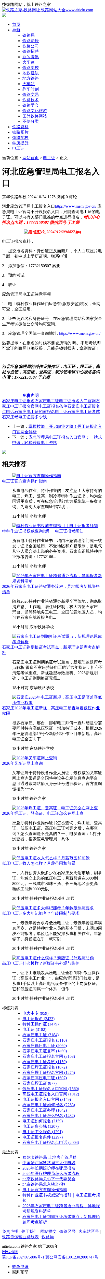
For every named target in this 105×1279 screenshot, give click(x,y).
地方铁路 (30, 78)
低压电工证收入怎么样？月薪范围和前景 (38, 863)
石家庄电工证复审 (44, 1051)
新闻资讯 (30, 57)
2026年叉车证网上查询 (22, 763)
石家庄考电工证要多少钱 (24, 417)
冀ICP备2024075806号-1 (23, 1257)
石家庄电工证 (47, 401)
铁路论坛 (30, 40)
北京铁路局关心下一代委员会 (48, 1179)
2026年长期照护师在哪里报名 (48, 1168)
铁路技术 (30, 100)
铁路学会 (30, 105)
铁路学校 (30, 67)
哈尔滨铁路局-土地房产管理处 (49, 1157)
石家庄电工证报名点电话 (50, 1142)
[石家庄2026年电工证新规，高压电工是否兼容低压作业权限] (57, 702)
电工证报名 (38, 1018)
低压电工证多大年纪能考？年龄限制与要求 (41, 913)
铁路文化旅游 (34, 110)
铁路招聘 (30, 51)
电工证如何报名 (42, 1121)
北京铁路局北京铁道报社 (44, 1184)
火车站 (28, 84)
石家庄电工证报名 (18, 401)
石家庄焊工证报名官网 (48, 1072)
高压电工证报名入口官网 (50, 1094)
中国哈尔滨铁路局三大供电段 (48, 1163)
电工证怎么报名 (42, 1132)
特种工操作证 (40, 1024)
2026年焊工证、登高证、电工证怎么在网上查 (43, 813)
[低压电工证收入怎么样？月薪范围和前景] (51, 858)
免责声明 (10, 1231)
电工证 (18, 148)
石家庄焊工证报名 (44, 1067)
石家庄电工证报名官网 (48, 1056)
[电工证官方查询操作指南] (36, 476)
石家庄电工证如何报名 (34, 411)
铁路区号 (67, 1231)
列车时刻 (30, 89)
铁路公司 (30, 46)
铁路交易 (30, 94)
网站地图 (10, 1252)
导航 (16, 30)
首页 (16, 24)
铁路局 (28, 35)
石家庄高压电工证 (44, 1078)
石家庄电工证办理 (44, 1110)
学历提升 (20, 143)
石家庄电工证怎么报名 (48, 1115)
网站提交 (48, 1231)
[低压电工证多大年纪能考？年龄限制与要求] (53, 908)
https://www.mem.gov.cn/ (75, 206)
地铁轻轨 (30, 73)
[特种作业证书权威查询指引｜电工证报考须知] (55, 525)
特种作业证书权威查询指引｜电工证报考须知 (43, 531)
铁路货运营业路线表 (20, 1237)
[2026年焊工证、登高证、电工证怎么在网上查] (55, 808)
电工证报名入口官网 (77, 401)
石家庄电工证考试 (83, 411)
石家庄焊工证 (39, 1083)
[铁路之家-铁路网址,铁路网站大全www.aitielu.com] (47, 10)
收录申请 (20, 1266)
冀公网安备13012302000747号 (71, 1257)
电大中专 (35, 1013)
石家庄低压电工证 (44, 1045)
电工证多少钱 (40, 1126)
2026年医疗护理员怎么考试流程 (51, 1173)
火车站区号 (88, 1231)
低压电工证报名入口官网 (50, 1088)
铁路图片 (20, 132)
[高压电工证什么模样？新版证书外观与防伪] (53, 958)
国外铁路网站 (34, 116)
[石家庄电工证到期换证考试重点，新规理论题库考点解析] (57, 642)
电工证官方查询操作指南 (24, 481)
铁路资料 (20, 127)
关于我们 (29, 1231)
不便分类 (30, 121)
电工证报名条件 (53, 406)
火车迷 (28, 62)
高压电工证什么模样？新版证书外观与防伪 (41, 963)
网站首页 (30, 158)
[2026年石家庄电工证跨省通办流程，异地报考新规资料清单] (57, 581)
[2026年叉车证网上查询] (34, 758)
